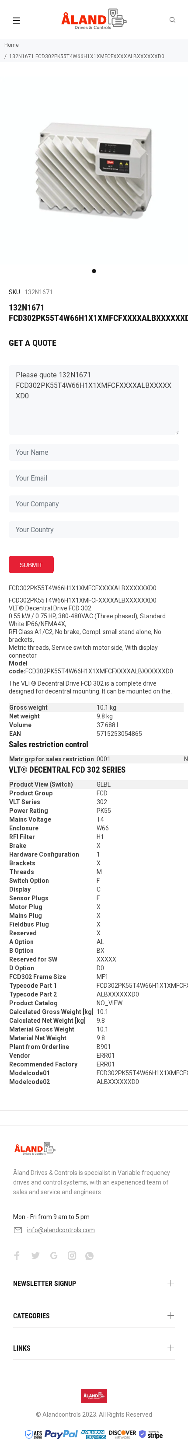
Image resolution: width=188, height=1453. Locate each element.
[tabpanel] (94, 171)
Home (11, 45)
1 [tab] (94, 271)
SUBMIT (31, 564)
